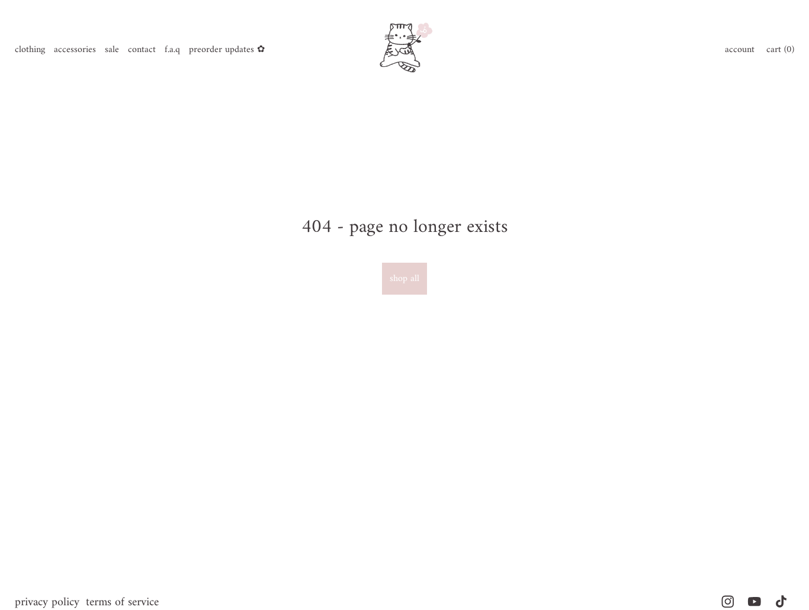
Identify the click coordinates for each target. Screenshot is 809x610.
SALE (112, 49)
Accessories (75, 49)
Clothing (30, 49)
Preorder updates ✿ (227, 49)
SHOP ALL (404, 278)
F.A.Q (172, 49)
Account (740, 49)
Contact (142, 49)
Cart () (780, 49)
